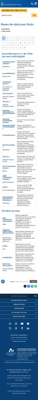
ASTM (5, 187)
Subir (3, 281)
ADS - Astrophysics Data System (7, 219)
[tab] (4, 38)
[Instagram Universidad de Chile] (16, 323)
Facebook (28, 286)
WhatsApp (35, 286)
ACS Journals (7, 93)
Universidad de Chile (18, 391)
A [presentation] (3, 38)
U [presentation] (16, 47)
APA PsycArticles (9, 145)
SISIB (9, 391)
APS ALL (6, 156)
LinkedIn (32, 286)
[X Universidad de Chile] (10, 328)
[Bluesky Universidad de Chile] (28, 323)
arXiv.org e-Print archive (7, 264)
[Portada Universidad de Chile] (11, 3)
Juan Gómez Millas (21, 378)
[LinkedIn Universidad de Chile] (28, 328)
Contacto (24, 386)
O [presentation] (28, 43)
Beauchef (24, 376)
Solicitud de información (19, 341)
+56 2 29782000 (12, 384)
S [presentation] (7, 47)
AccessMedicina (8, 73)
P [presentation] (32, 43)
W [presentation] (24, 47)
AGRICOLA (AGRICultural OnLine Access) (8, 231)
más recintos (19, 380)
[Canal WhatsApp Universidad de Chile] (10, 323)
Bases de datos (7, 15)
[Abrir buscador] (32, 4)
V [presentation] (20, 47)
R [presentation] (3, 47)
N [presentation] (24, 43)
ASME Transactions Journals (7, 177)
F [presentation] (24, 38)
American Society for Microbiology (9, 126)
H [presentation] (32, 38)
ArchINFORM (7, 257)
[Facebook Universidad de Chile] (22, 328)
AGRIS (5, 246)
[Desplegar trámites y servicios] (35, 296)
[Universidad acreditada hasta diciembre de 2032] (21, 353)
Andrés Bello (16, 376)
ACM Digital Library (7, 83)
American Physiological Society (7, 120)
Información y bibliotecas (14, 10)
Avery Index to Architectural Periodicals (8, 198)
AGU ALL (6, 101)
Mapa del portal (16, 386)
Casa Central (25, 372)
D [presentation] (16, 38)
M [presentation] (20, 43)
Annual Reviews (8, 135)
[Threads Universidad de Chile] (16, 328)
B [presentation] (7, 38)
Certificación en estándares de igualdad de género (20, 362)
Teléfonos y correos (24, 384)
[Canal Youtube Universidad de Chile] (22, 323)
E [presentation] (20, 38)
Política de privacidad (19, 393)
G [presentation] (28, 38)
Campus (9, 376)
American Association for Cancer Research (9, 111)
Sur (29, 378)
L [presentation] (16, 43)
